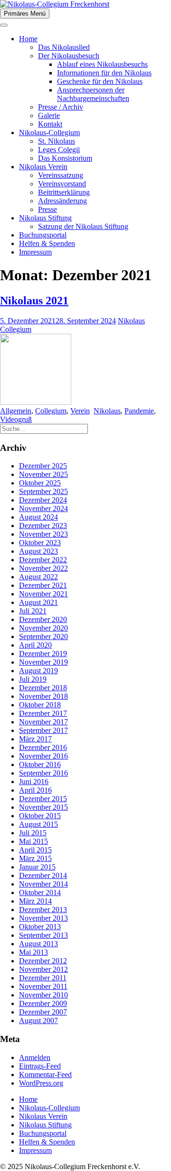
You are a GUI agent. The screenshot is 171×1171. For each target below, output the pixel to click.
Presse (47, 209)
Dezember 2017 (43, 713)
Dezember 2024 (43, 500)
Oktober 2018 (40, 705)
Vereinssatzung (60, 175)
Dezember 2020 (43, 619)
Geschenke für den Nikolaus (99, 81)
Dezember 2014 (43, 875)
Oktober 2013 (40, 927)
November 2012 (43, 969)
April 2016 (35, 790)
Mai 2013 (33, 952)
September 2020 (43, 636)
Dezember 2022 (43, 560)
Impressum (35, 252)
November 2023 (43, 534)
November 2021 (43, 594)
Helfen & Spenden (47, 243)
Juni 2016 (33, 782)
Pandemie (139, 411)
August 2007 (38, 1020)
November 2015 (43, 807)
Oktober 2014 (40, 892)
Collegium (50, 411)
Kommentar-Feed (45, 1074)
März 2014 (35, 901)
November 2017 (43, 722)
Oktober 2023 (40, 543)
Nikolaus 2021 (34, 300)
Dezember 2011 (42, 978)
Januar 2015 (37, 867)
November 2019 (43, 662)
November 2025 (43, 474)
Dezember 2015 (43, 799)
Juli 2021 (33, 611)
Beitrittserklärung (64, 192)
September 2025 (43, 491)
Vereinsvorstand (62, 184)
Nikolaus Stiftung (45, 218)
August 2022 (38, 577)
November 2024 (43, 508)
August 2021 (38, 602)
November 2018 (43, 696)
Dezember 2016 (43, 747)
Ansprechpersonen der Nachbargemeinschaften (93, 94)
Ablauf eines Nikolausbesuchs (102, 64)
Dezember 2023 (43, 525)
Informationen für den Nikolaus (104, 73)
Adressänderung (62, 201)
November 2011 (43, 986)
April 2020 (35, 645)
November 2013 (43, 918)
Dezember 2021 (43, 585)
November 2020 (43, 628)
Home (28, 39)
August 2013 (38, 944)
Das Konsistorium (65, 158)
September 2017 (43, 730)
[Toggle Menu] (4, 25)
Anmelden (34, 1057)
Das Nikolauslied (64, 47)
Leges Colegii (59, 150)
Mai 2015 (33, 841)
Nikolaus (107, 411)
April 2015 (35, 850)
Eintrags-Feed (40, 1066)
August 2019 (38, 671)
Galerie (49, 115)
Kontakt (50, 124)
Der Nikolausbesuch (68, 56)
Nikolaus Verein (43, 167)
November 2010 (43, 995)
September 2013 (43, 935)
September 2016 (43, 773)
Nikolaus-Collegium (49, 132)
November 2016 (43, 756)
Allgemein (15, 411)
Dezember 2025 (43, 466)
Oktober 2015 (40, 816)
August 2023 (38, 551)
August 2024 (38, 517)
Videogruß (16, 419)
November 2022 (43, 568)
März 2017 (35, 739)
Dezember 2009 (43, 1003)
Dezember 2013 (43, 910)
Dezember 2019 (43, 654)
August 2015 (38, 824)
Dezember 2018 (43, 688)
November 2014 (43, 884)
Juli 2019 (33, 679)
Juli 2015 (33, 833)
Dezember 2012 (43, 961)
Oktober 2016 (40, 764)
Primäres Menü (25, 13)
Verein (80, 411)
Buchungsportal (42, 235)
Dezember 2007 (43, 1012)
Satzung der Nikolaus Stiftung (83, 226)
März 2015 (35, 858)
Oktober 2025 (40, 483)
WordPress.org (41, 1083)
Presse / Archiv (60, 107)
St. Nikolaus (56, 141)
